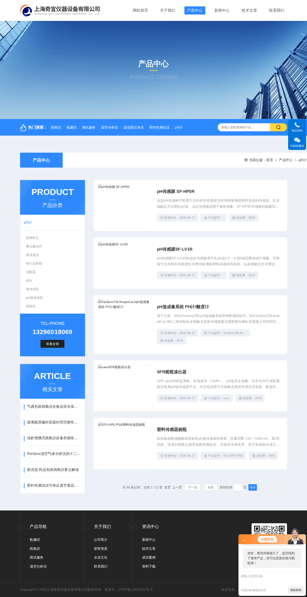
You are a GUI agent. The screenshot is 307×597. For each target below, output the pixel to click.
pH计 (179, 127)
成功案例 (149, 557)
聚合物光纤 (34, 246)
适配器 (31, 272)
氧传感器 (32, 289)
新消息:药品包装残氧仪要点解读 (53, 470)
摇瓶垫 (31, 306)
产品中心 (194, 10)
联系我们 (276, 10)
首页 (269, 160)
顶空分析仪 (109, 127)
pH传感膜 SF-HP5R (175, 191)
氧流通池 (32, 255)
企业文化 (101, 557)
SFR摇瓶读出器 (172, 372)
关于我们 (167, 10)
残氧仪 (56, 127)
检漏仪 (72, 127)
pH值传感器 (34, 297)
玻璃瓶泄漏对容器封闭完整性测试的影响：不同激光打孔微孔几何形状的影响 (54, 422)
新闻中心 (222, 10)
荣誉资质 (101, 548)
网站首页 (140, 10)
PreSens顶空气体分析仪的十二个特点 (54, 454)
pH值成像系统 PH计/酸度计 (183, 306)
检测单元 (32, 238)
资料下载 (149, 566)
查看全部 (52, 344)
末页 (211, 487)
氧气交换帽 (34, 263)
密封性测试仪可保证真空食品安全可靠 (54, 485)
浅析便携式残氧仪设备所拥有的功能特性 (54, 438)
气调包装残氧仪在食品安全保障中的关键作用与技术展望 (54, 407)
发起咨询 (295, 590)
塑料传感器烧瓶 (172, 429)
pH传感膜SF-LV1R (174, 249)
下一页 (192, 487)
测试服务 (89, 127)
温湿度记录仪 (133, 127)
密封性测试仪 (159, 127)
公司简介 (101, 539)
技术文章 (249, 10)
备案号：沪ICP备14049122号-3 (128, 589)
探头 (29, 280)
